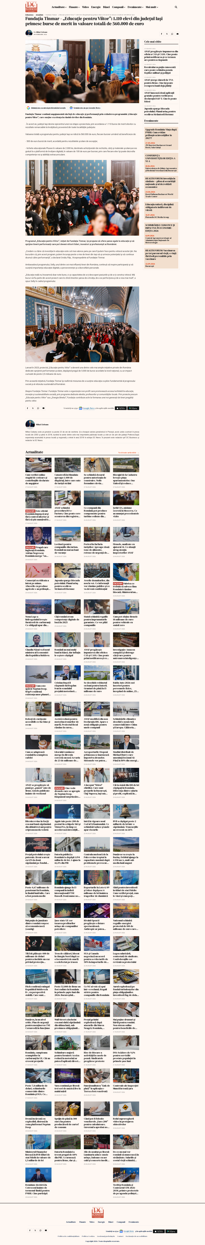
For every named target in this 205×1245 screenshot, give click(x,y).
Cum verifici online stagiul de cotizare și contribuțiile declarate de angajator (37, 479)
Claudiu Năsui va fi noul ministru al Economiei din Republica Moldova (37, 652)
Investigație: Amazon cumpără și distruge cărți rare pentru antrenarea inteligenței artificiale (125, 654)
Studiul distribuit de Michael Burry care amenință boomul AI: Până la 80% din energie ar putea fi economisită (125, 756)
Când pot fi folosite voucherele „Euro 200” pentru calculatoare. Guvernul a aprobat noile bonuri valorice (97, 1123)
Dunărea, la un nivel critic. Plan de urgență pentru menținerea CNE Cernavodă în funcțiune (37, 1024)
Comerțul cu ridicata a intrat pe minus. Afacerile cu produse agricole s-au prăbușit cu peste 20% (37, 584)
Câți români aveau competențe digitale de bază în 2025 (67, 619)
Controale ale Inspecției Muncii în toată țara (125, 1087)
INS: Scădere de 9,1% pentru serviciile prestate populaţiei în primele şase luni (124, 1057)
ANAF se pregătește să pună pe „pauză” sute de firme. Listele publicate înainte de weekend (38, 789)
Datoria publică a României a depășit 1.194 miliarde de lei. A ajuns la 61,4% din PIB (67, 858)
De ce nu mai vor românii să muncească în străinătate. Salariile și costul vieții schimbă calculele (126, 1156)
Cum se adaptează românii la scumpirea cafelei (36, 755)
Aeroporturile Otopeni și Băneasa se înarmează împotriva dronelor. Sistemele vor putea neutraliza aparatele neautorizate (96, 756)
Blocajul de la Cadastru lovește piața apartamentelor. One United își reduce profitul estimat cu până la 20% (125, 479)
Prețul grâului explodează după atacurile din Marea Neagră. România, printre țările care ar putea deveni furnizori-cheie (96, 1024)
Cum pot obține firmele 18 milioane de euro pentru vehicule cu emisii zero (125, 621)
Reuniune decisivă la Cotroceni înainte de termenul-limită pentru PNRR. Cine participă (37, 1189)
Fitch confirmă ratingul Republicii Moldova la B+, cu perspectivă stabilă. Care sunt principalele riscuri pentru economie (37, 990)
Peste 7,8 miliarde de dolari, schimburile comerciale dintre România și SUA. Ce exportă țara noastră (36, 1090)
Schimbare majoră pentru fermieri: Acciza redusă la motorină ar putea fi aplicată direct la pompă (68, 1057)
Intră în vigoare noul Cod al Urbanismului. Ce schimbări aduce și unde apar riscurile (96, 825)
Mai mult (151, 7)
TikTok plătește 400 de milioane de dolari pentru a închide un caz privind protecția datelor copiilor (37, 957)
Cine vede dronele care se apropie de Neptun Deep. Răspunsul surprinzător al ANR (67, 792)
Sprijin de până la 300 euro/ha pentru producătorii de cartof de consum (67, 1123)
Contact (120, 1236)
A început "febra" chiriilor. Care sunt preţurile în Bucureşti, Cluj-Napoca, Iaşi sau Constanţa (95, 789)
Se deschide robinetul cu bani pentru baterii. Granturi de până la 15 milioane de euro (95, 687)
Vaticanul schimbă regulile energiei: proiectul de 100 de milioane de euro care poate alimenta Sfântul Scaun (125, 924)
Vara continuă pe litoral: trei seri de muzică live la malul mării (68, 1088)
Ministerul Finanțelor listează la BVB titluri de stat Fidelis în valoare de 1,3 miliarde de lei (38, 1156)
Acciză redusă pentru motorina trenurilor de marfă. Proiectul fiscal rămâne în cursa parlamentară (67, 723)
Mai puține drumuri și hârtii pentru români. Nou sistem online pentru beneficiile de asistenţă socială (124, 1024)
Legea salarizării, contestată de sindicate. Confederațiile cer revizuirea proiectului (125, 957)
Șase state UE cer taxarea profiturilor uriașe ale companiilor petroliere (66, 924)
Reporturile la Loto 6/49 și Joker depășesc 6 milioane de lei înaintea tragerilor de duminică (96, 891)
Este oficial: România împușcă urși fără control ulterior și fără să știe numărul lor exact (37, 515)
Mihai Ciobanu (41, 32)
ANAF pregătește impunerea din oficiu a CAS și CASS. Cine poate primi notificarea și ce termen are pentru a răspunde (96, 654)
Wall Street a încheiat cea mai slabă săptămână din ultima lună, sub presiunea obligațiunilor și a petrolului (67, 1024)
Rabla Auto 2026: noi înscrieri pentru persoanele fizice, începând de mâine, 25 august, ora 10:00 (125, 687)
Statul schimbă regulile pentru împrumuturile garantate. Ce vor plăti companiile (96, 621)
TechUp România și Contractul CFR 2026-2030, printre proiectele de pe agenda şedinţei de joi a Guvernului (126, 1189)
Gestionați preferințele (106, 1236)
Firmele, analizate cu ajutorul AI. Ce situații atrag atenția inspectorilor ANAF (124, 548)
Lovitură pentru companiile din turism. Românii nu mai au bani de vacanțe (67, 548)
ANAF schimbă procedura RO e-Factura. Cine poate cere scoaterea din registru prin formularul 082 (67, 512)
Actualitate (58, 7)
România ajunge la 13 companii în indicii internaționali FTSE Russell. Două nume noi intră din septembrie (67, 891)
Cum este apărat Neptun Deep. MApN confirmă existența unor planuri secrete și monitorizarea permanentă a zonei (38, 690)
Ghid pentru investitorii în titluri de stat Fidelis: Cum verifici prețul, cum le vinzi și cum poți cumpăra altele (126, 891)
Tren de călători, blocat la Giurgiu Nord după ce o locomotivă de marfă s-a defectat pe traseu (67, 957)
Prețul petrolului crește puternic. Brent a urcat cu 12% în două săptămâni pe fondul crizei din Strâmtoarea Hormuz (37, 858)
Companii (117, 7)
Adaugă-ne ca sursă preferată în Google (48, 107)
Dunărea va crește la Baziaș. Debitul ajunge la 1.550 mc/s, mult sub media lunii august (125, 858)
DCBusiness (29, 15)
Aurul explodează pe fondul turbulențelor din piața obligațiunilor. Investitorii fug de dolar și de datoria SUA (126, 990)
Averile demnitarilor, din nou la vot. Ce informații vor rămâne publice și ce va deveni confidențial (97, 584)
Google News (89, 408)
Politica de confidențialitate (68, 1236)
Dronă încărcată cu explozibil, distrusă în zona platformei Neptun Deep (37, 1123)
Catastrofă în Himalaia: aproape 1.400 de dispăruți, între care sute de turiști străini (68, 479)
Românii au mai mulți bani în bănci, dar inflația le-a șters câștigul (67, 652)
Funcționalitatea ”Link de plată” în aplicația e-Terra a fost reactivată (97, 1088)
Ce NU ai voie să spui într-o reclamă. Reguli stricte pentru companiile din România (96, 990)
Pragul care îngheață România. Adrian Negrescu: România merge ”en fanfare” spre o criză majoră (36, 551)
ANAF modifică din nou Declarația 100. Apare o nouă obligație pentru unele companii (96, 723)
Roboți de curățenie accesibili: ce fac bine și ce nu (37, 722)
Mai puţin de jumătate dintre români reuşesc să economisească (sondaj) (37, 924)
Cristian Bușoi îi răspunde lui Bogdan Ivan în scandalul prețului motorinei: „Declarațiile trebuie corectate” (65, 687)
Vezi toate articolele (127, 452)
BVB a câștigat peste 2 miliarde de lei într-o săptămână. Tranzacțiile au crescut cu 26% (125, 825)
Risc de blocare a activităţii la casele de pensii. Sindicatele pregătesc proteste (95, 1057)
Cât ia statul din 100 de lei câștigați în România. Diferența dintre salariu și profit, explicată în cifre (126, 789)
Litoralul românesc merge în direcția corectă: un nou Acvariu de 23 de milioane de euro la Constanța (67, 756)
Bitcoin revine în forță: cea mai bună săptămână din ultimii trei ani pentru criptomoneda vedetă (38, 825)
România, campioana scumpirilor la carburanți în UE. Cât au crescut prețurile (37, 1057)
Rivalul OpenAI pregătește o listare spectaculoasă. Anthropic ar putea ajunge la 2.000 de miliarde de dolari (94, 924)
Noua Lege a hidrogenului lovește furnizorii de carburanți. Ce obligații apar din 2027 (38, 621)
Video (85, 7)
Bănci (106, 7)
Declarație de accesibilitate (136, 1236)
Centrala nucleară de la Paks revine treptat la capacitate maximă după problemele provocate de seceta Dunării (97, 858)
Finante (73, 7)
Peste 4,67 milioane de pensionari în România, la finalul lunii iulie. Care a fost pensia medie (37, 891)
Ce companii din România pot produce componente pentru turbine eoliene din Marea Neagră (95, 512)
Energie (96, 7)
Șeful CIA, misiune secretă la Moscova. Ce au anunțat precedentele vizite (126, 512)
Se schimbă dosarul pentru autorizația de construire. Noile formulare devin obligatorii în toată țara (96, 479)
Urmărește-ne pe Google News (87, 107)
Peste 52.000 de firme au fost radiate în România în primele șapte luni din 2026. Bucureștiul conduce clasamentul (68, 990)
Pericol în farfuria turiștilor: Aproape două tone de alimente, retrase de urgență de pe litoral (96, 548)
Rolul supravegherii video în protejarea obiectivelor (123, 1121)
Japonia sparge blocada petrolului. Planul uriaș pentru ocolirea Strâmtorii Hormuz (67, 584)
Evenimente (135, 7)
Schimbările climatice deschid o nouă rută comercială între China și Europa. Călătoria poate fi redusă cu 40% (125, 723)
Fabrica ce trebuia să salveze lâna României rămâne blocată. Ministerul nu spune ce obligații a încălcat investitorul (125, 588)
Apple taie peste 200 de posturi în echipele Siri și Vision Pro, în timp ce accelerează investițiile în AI (67, 825)
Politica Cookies (88, 1236)
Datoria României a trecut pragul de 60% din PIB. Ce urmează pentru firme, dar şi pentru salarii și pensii (66, 1156)
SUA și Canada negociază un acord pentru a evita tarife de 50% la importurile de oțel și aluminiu (96, 957)
